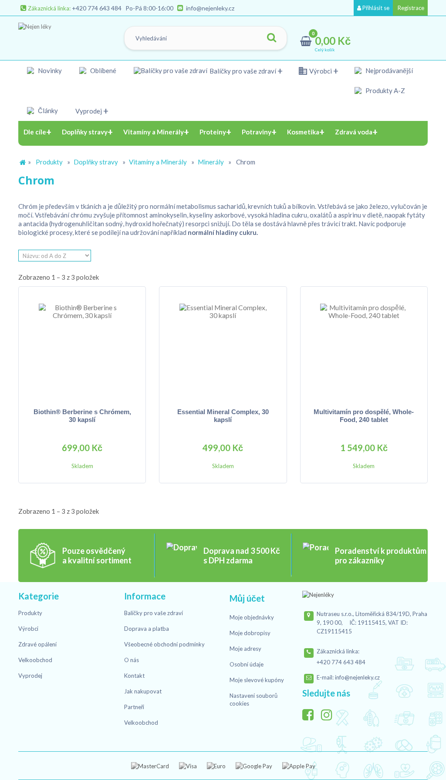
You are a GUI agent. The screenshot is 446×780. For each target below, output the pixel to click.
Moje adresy (245, 648)
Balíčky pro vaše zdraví (242, 71)
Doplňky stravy (96, 162)
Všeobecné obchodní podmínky (164, 644)
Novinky (50, 70)
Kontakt (134, 675)
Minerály (211, 162)
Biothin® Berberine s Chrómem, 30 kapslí (82, 415)
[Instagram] (329, 712)
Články (48, 110)
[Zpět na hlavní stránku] (23, 162)
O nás (131, 659)
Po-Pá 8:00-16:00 (149, 8)
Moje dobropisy (250, 632)
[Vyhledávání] (272, 38)
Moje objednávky (252, 617)
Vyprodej (88, 111)
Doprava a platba (146, 628)
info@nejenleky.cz (210, 8)
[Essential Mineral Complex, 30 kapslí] (222, 347)
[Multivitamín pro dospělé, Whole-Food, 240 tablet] (364, 347)
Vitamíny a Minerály (158, 162)
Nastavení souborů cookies (253, 699)
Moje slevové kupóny (257, 679)
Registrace (410, 7)
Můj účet (247, 598)
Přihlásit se (375, 7)
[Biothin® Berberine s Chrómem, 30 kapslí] (82, 347)
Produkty (49, 162)
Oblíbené (103, 70)
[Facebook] (311, 712)
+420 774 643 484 (97, 8)
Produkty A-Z (385, 90)
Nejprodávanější (389, 70)
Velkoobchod (35, 659)
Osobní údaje (247, 664)
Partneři (134, 706)
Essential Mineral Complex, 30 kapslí (223, 415)
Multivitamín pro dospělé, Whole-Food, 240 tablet (364, 415)
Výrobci (320, 71)
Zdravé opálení (37, 644)
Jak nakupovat (143, 691)
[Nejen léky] (62, 36)
